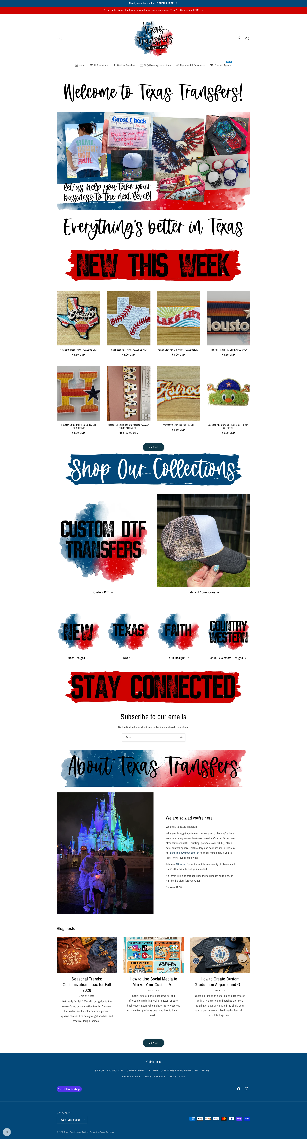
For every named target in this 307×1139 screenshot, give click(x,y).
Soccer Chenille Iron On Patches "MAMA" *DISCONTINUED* (128, 426)
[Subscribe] (181, 737)
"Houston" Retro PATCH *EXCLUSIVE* (228, 349)
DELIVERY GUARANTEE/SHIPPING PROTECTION (173, 1070)
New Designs (76, 658)
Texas (126, 658)
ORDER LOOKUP (135, 1070)
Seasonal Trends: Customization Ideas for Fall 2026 (87, 984)
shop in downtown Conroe (184, 853)
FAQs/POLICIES (115, 1070)
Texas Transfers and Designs (76, 1132)
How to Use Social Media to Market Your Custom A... (153, 981)
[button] (60, 38)
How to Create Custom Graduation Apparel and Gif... (220, 981)
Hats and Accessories (201, 592)
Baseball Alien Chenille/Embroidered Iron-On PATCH (228, 426)
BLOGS (205, 1070)
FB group (181, 864)
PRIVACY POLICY (131, 1076)
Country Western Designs (226, 658)
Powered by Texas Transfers (102, 1132)
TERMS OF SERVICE (154, 1076)
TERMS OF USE (176, 1076)
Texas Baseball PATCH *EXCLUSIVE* (128, 349)
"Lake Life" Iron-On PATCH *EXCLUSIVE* (178, 349)
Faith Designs (176, 658)
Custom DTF (101, 592)
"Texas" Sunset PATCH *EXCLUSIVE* (78, 349)
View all (153, 447)
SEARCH (99, 1070)
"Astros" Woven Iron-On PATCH (178, 424)
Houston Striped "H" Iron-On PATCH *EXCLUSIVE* (78, 426)
